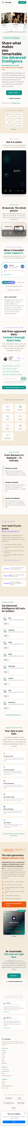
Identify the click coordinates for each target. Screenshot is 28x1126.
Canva (19, 114)
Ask (23, 378)
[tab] (12, 936)
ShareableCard (5, 1071)
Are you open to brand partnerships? (11, 371)
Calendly (9, 125)
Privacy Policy (5, 1088)
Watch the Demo (15, 98)
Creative (4, 1050)
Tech (3, 1054)
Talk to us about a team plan (11, 560)
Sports (3, 1061)
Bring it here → (16, 103)
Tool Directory (5, 1069)
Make (8, 121)
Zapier (19, 125)
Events (3, 1057)
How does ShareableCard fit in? (14, 286)
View (5, 623)
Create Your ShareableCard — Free (13, 904)
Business (4, 1052)
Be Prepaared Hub (6, 1075)
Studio (3, 1073)
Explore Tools (13, 92)
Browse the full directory (13, 715)
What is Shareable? (8, 282)
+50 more (13, 129)
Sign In (3, 1083)
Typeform (18, 121)
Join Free (22, 2)
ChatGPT (9, 114)
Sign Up (4, 1081)
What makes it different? (14, 290)
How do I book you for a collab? (10, 368)
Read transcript (7, 274)
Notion (9, 118)
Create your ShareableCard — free (15, 387)
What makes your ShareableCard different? (12, 374)
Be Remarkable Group (7, 1086)
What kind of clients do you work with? (11, 365)
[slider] (14, 270)
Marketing (4, 1063)
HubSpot (18, 118)
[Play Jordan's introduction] (22, 266)
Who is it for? (20, 282)
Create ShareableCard (15, 981)
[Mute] (24, 359)
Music (3, 1059)
